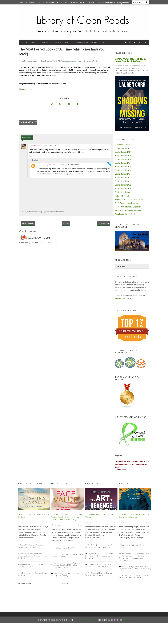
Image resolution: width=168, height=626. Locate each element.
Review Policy (121, 298)
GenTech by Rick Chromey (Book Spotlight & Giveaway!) (65, 574)
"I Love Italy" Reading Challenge (128, 207)
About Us (35, 42)
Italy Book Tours (82, 42)
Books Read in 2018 (123, 159)
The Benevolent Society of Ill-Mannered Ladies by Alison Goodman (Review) (32, 555)
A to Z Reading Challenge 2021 (127, 203)
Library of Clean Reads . (86, 620)
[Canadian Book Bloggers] (127, 408)
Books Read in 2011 (123, 185)
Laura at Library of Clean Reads (47, 165)
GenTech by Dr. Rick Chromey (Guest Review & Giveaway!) (67, 555)
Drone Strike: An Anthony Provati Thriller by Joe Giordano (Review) (99, 565)
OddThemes (129, 620)
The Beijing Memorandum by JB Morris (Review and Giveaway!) (98, 546)
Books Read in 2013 (123, 178)
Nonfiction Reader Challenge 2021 (129, 200)
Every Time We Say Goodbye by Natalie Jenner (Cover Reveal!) (31, 546)
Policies (45, 42)
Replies (35, 160)
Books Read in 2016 (123, 170)
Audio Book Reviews (123, 145)
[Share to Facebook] (77, 104)
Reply (31, 156)
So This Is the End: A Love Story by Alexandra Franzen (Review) (133, 576)
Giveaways (68, 42)
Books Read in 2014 (123, 174)
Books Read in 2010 (123, 189)
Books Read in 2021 (123, 148)
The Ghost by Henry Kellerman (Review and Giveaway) (98, 574)
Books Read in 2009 (123, 192)
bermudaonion (34, 146)
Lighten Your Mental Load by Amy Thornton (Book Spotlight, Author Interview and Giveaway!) (65, 565)
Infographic (81, 61)
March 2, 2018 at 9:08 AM (51, 146)
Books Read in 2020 (123, 152)
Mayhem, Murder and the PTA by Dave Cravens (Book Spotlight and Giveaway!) (99, 555)
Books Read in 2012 (123, 181)
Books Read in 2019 (123, 156)
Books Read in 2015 (123, 167)
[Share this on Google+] (60, 104)
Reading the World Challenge (127, 214)
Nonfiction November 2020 (65, 548)
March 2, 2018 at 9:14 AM (69, 165)
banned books (71, 61)
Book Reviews (56, 42)
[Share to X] (52, 104)
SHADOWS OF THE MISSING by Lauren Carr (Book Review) (70, 2)
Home (27, 42)
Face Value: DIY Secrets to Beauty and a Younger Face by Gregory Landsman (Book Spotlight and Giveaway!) (67, 517)
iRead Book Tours (97, 42)
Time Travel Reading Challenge (128, 210)
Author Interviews (122, 196)
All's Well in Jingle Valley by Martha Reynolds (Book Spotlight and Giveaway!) (135, 567)
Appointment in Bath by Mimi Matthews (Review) (30, 565)
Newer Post (28, 223)
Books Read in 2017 (123, 163)
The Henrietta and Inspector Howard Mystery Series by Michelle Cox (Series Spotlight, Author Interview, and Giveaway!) (134, 556)
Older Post (103, 223)
